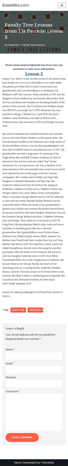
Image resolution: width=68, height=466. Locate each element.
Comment (13, 391)
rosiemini (13, 44)
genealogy (35, 310)
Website (11, 377)
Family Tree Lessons (33, 44)
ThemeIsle (47, 462)
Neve (17, 462)
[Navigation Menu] (62, 5)
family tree (18, 310)
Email (10, 363)
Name (10, 349)
